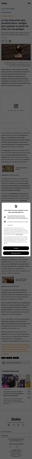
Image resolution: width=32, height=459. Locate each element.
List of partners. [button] (19, 234)
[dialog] (16, 229)
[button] (16, 225)
